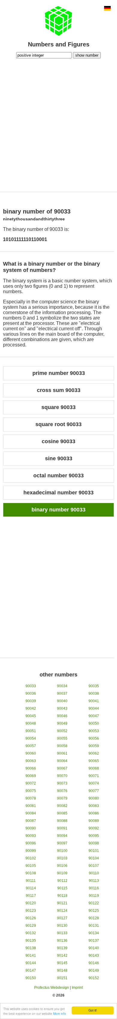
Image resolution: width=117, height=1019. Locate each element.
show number (86, 55)
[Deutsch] (107, 9)
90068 (93, 768)
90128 (93, 918)
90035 (93, 686)
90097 (62, 843)
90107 (93, 866)
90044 (93, 708)
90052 (62, 731)
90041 (93, 701)
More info (59, 1013)
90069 (31, 776)
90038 (93, 693)
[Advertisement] (58, 124)
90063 (31, 761)
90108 (31, 873)
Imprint (77, 987)
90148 (62, 970)
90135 (31, 940)
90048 (31, 723)
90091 (62, 828)
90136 (62, 940)
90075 (31, 791)
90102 (31, 858)
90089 (93, 821)
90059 (93, 746)
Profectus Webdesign (51, 987)
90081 (31, 806)
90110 (94, 873)
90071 (93, 776)
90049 (62, 723)
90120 (31, 903)
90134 (93, 933)
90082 (62, 806)
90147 (31, 970)
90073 (62, 783)
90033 (31, 686)
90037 (62, 693)
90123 (31, 911)
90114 (31, 888)
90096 (31, 843)
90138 (31, 948)
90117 (31, 896)
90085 (62, 813)
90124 (62, 911)
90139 (62, 948)
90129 (31, 925)
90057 (31, 746)
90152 (93, 978)
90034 (62, 686)
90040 (62, 701)
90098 (93, 843)
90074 (93, 783)
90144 (31, 963)
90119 (94, 896)
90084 (31, 813)
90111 (31, 881)
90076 (62, 791)
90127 (62, 918)
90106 (62, 866)
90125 (93, 911)
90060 (31, 753)
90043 (62, 708)
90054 (31, 738)
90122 (93, 903)
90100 (62, 851)
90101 (93, 851)
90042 (31, 708)
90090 (31, 828)
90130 (62, 925)
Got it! (92, 1010)
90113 (94, 881)
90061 (62, 753)
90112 (62, 881)
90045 (31, 716)
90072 (31, 783)
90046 (62, 716)
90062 (93, 753)
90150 (31, 978)
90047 (93, 716)
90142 (62, 955)
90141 (31, 955)
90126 (31, 918)
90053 (93, 731)
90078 (31, 798)
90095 (93, 836)
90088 (62, 821)
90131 (93, 925)
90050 (93, 723)
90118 (62, 896)
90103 (62, 858)
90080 (93, 798)
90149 (93, 970)
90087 (31, 821)
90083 (93, 806)
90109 (62, 873)
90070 (62, 776)
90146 (93, 963)
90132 (31, 933)
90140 (93, 948)
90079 (62, 798)
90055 (62, 738)
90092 (93, 828)
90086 (93, 813)
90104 (93, 858)
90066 (31, 768)
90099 (31, 851)
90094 (62, 836)
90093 (31, 836)
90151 (62, 978)
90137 (93, 940)
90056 (93, 738)
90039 (31, 701)
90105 (31, 866)
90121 (62, 903)
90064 (62, 761)
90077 (93, 791)
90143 (93, 955)
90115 (62, 888)
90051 (31, 731)
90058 (62, 746)
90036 (31, 693)
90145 (62, 963)
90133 (62, 933)
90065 (93, 761)
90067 (62, 768)
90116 (94, 888)
